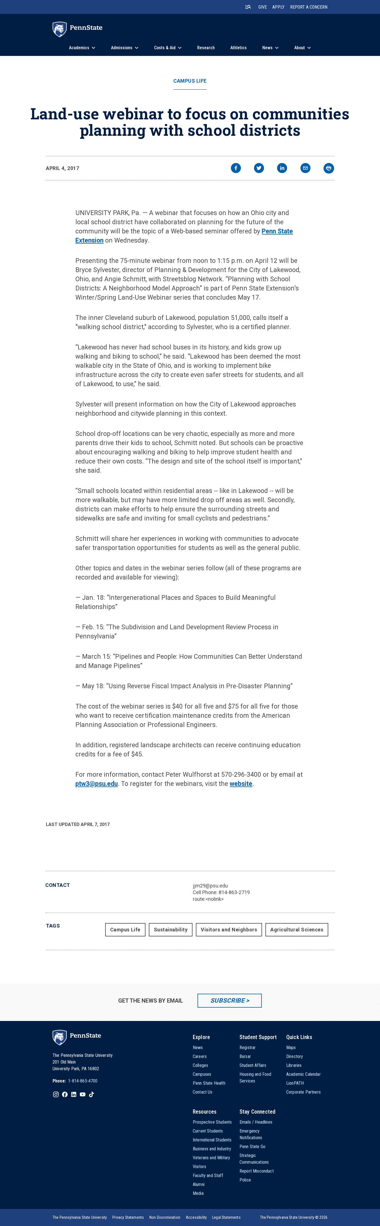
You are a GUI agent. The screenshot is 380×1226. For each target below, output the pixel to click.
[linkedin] (282, 168)
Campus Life (190, 81)
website (241, 784)
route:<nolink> (208, 899)
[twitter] (259, 168)
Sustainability (171, 930)
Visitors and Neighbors (229, 930)
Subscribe (227, 1000)
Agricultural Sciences (296, 930)
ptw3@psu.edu (96, 784)
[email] (305, 168)
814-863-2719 (234, 892)
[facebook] (236, 168)
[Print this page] (329, 168)
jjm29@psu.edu (210, 886)
